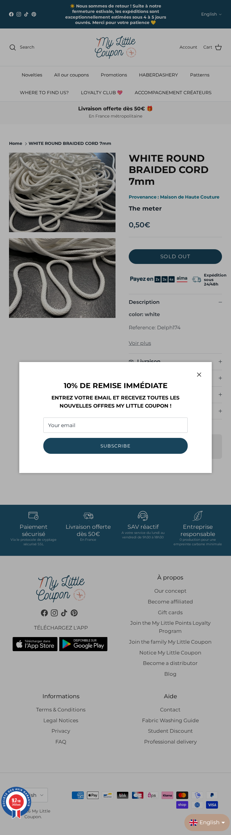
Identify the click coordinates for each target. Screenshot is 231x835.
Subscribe (115, 446)
